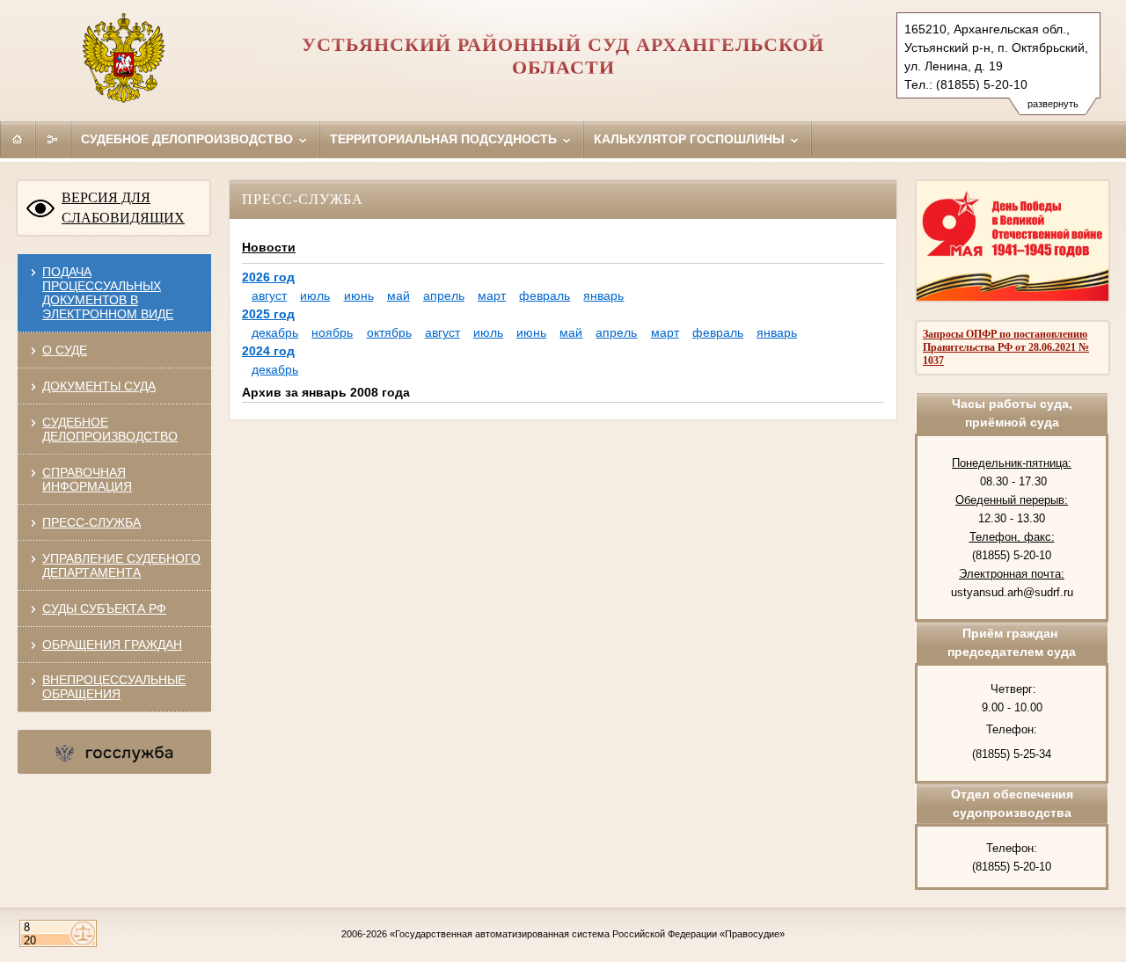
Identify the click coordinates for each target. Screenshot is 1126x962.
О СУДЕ (64, 350)
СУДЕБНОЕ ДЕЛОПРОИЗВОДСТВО (110, 429)
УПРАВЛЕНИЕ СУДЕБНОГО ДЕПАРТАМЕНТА (121, 565)
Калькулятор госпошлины (691, 139)
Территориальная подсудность (445, 139)
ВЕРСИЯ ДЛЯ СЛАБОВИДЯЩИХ (123, 207)
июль (315, 295)
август (269, 295)
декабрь (275, 332)
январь (603, 295)
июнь (359, 295)
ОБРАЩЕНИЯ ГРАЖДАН (112, 645)
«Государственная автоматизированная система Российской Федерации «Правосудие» (587, 934)
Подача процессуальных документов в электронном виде (107, 293)
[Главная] (17, 139)
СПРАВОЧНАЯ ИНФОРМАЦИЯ (87, 479)
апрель (443, 295)
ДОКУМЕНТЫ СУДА (99, 386)
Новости (269, 247)
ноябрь (332, 332)
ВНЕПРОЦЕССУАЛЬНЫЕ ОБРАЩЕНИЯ (114, 687)
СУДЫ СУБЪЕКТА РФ (104, 608)
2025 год (268, 314)
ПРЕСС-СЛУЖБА (91, 522)
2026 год (268, 277)
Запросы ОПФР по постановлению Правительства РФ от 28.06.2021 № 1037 (1006, 347)
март (492, 295)
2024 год (268, 351)
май (398, 295)
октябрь (389, 332)
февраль (544, 295)
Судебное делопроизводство (188, 139)
